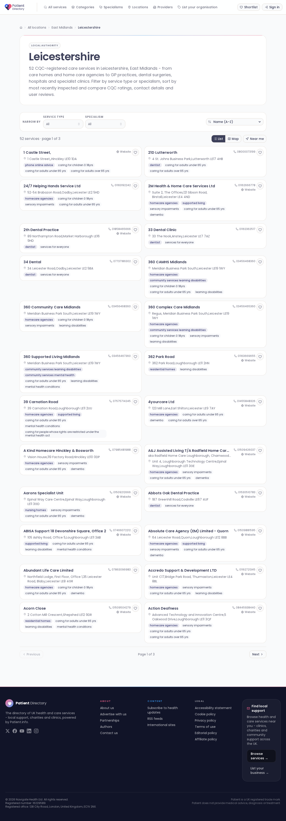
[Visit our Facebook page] (15, 731)
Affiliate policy (206, 739)
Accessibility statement (213, 708)
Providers (165, 7)
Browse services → (259, 756)
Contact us (109, 733)
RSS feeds (155, 718)
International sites (161, 725)
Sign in (274, 7)
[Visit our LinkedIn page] (29, 731)
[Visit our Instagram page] (36, 731)
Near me (257, 139)
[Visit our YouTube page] (22, 731)
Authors (106, 726)
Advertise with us (113, 714)
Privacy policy (205, 720)
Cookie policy (205, 714)
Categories (85, 7)
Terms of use (205, 726)
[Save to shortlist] (135, 152)
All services (57, 7)
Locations (140, 7)
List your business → (259, 770)
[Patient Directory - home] (20, 7)
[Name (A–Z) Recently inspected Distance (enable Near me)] (234, 121)
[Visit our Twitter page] (7, 731)
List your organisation (199, 7)
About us (107, 708)
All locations (37, 27)
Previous (33, 654)
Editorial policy (206, 733)
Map (235, 139)
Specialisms (113, 7)
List (220, 139)
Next (255, 654)
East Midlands (62, 27)
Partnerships (109, 720)
